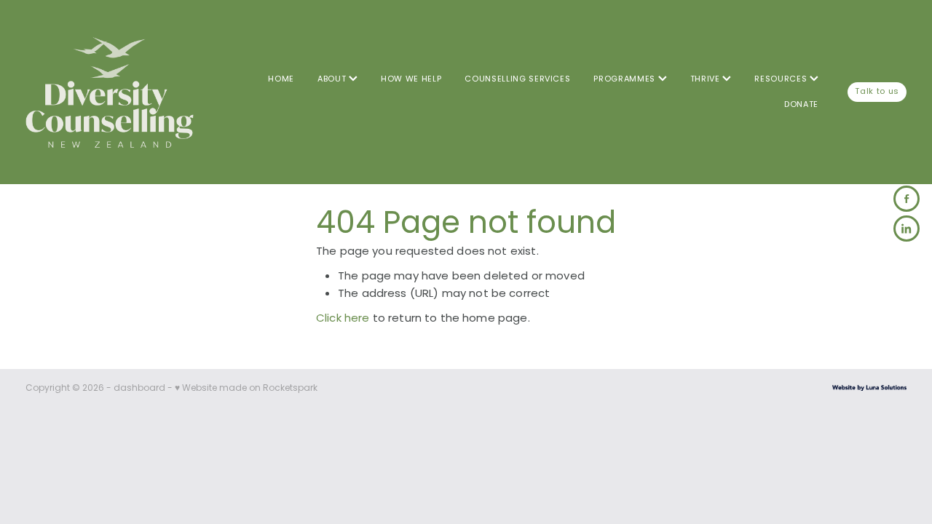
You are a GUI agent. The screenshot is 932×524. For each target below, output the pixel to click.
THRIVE (706, 79)
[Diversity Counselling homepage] (113, 92)
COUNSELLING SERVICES (517, 79)
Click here (343, 319)
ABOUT (333, 79)
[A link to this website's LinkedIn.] (906, 228)
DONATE (801, 104)
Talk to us (877, 91)
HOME (281, 79)
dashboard (139, 388)
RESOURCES (782, 79)
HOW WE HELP (411, 79)
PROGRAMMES (625, 79)
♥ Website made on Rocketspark (246, 388)
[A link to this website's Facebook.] (906, 199)
